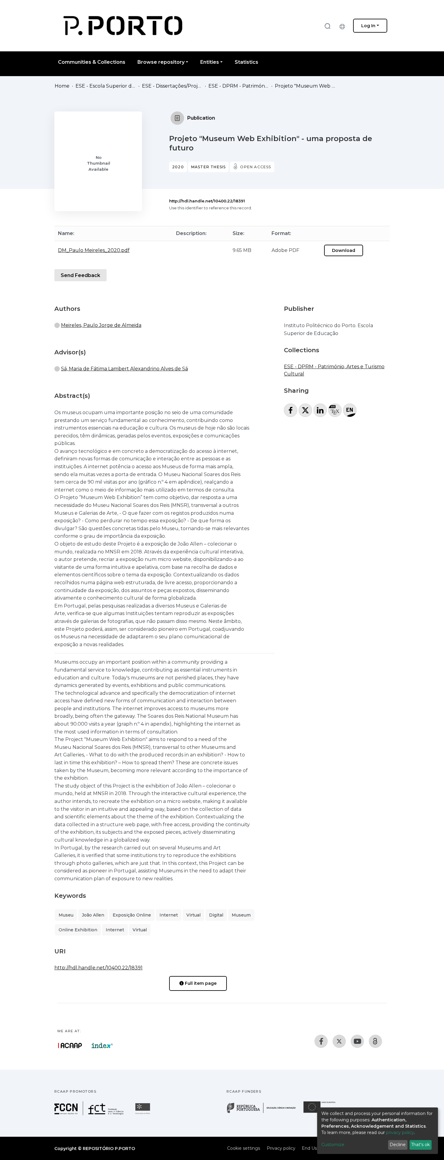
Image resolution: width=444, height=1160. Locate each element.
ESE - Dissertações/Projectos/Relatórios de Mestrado (172, 86)
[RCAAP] (375, 1041)
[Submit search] (327, 26)
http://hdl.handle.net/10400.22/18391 (207, 200)
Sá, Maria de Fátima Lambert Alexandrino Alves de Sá (124, 369)
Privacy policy (281, 1148)
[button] (343, 26)
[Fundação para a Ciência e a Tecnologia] (89, 1113)
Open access (255, 167)
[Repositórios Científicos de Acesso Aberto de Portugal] (70, 1045)
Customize (332, 1144)
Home (62, 86)
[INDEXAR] (102, 1045)
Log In (368, 25)
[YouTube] (357, 1041)
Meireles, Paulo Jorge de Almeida (101, 325)
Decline (398, 1144)
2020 (178, 167)
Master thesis (208, 167)
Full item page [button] (200, 983)
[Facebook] (321, 1041)
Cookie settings (243, 1148)
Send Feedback (80, 275)
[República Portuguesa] (264, 1112)
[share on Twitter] (305, 410)
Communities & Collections (91, 62)
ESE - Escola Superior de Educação (106, 86)
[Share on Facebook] (290, 410)
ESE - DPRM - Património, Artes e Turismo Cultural (238, 86)
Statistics (246, 62)
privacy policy (400, 1132)
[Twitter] (339, 1041)
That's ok (420, 1144)
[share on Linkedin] (320, 410)
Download (343, 250)
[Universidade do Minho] (143, 1113)
